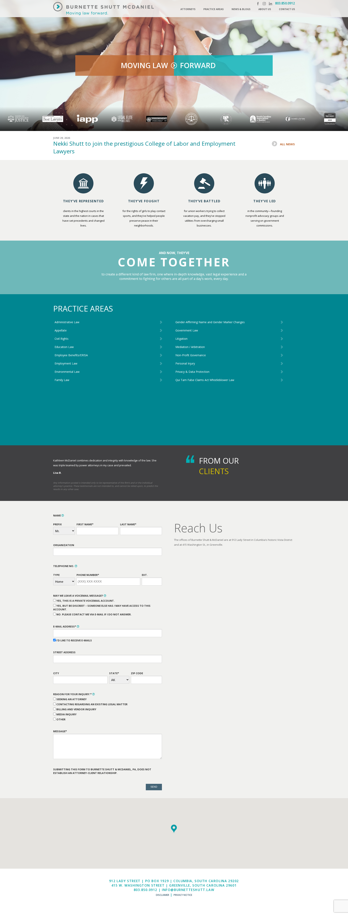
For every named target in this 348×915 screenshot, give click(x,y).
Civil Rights (61, 339)
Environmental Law (67, 372)
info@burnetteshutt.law (188, 890)
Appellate (61, 330)
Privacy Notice (183, 895)
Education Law (64, 347)
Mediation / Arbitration (190, 347)
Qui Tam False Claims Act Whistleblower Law (204, 380)
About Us (264, 9)
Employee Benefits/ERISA (71, 355)
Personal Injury (185, 363)
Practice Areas (213, 9)
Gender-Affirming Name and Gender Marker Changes (210, 322)
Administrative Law (67, 322)
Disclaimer (162, 895)
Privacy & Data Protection (192, 372)
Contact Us (287, 9)
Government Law (186, 330)
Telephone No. (64, 566)
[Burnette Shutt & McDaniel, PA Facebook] (258, 3)
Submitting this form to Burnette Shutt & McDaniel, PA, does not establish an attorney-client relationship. (102, 771)
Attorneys (187, 9)
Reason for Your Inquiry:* (72, 694)
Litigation (181, 339)
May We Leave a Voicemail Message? (78, 595)
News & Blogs (241, 9)
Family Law (62, 380)
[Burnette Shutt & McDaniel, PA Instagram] (264, 3)
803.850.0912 (285, 3)
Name (57, 515)
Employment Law (66, 363)
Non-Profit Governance (190, 355)
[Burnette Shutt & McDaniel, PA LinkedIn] (270, 3)
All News (287, 144)
